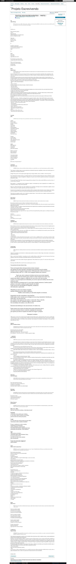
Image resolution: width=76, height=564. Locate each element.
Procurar (74, 0)
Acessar (60, 0)
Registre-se (56, 0)
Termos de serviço (63, 563)
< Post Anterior (13, 556)
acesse (61, 24)
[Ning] (2, 1)
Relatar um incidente (55, 563)
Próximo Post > (51, 556)
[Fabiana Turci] (12, 17)
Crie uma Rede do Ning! (10, 0)
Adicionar (52, 12)
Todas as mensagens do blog (16, 12)
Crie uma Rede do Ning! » (60, 17)
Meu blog (23, 12)
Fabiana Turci (21, 16)
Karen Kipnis (60, 13)
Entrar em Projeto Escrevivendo (16, 560)
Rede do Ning (60, 14)
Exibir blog (18, 17)
